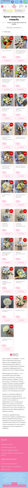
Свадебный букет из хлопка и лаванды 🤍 (21, 81)
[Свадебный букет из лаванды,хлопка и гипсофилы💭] (7, 71)
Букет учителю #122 (7, 50)
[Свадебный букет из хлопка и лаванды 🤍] (20, 71)
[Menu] (2, 6)
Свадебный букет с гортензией (20, 282)
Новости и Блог (6, 469)
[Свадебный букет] (20, 301)
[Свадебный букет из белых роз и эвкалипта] (20, 186)
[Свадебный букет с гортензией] (20, 273)
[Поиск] (6, 6)
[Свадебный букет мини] (7, 186)
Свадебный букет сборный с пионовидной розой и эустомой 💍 (7, 138)
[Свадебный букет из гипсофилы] (7, 301)
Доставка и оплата (7, 444)
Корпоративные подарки (9, 463)
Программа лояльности (8, 447)
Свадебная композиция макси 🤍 (20, 254)
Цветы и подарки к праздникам (11, 466)
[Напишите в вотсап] (25, 2)
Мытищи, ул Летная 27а (21, 6)
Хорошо (14, 483)
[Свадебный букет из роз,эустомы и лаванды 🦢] (7, 100)
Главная (4, 22)
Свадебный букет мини (6, 195)
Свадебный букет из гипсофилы (7, 311)
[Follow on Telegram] (16, 2)
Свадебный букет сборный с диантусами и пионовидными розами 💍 (20, 109)
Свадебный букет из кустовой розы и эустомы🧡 (7, 254)
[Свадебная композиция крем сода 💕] (7, 273)
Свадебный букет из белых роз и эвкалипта (21, 196)
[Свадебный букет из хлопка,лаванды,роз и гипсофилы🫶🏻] (20, 42)
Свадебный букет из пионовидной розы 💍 (21, 138)
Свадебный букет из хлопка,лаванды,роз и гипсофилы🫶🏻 (21, 52)
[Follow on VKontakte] (12, 2)
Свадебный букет (20, 310)
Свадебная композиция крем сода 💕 (6, 282)
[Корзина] (26, 6)
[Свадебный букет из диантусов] (7, 330)
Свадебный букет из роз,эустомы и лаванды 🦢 (7, 109)
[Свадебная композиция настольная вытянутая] (7, 215)
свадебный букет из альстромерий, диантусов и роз (7, 167)
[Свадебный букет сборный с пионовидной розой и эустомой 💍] (7, 128)
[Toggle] (2, 31)
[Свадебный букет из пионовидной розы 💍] (20, 128)
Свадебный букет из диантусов (7, 339)
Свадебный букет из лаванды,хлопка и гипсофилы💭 (7, 81)
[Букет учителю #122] (7, 42)
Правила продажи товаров (9, 450)
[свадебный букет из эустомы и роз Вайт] (20, 157)
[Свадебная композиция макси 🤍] (20, 244)
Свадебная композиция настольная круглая (21, 225)
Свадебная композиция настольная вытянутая (5, 225)
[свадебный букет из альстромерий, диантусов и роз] (7, 157)
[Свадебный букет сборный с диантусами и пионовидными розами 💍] (20, 100)
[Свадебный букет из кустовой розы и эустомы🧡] (7, 244)
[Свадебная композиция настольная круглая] (20, 215)
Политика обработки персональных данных (12, 454)
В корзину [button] (7, 60)
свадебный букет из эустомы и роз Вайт (21, 166)
